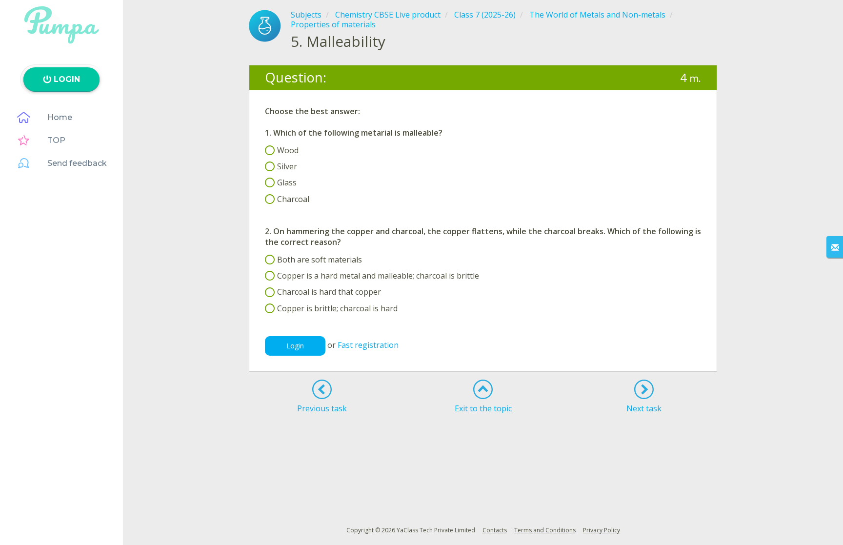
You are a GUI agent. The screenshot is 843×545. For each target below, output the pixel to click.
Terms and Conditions (545, 530)
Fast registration (368, 345)
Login (295, 345)
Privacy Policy (601, 530)
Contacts (494, 530)
